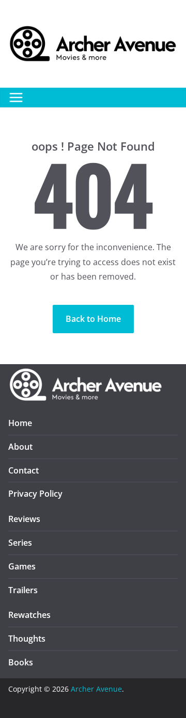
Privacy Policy (35, 493)
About (20, 446)
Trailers (23, 590)
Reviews (24, 519)
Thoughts (26, 638)
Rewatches (29, 615)
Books (20, 662)
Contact (23, 470)
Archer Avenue (96, 689)
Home (20, 423)
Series (20, 542)
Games (22, 566)
